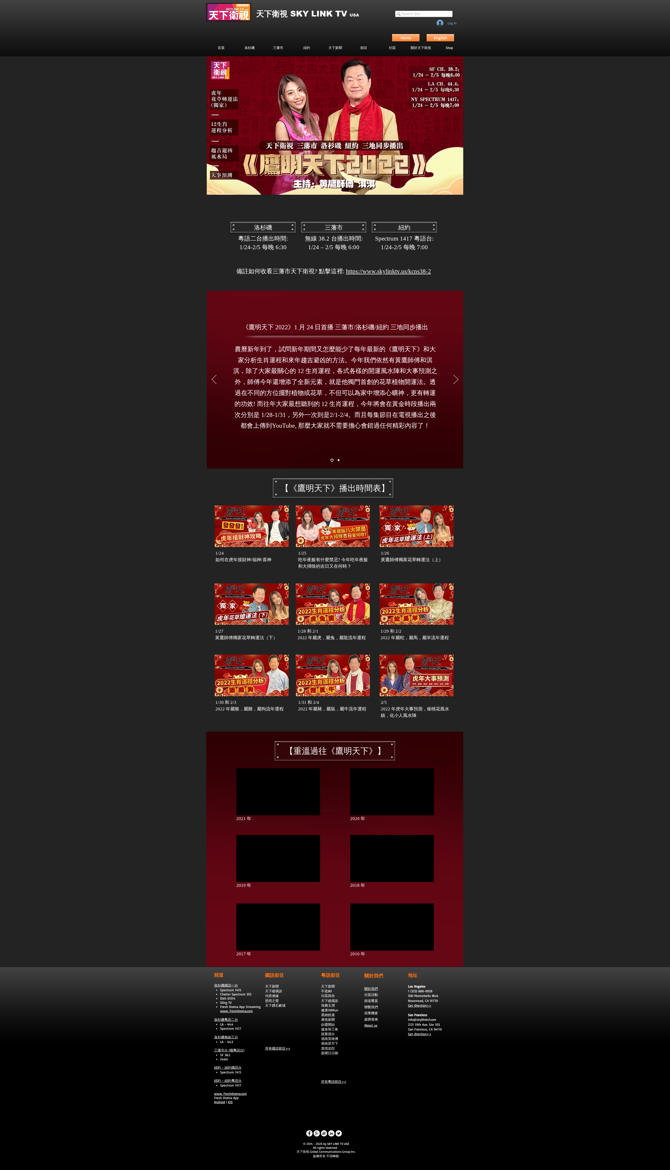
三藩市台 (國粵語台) (229, 1050)
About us (370, 1025)
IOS (230, 1102)
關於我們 (371, 989)
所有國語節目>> (277, 1048)
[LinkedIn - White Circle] (331, 1133)
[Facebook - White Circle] (309, 1133)
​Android (219, 1102)
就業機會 (371, 1013)
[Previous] (214, 380)
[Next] (456, 380)
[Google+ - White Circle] (317, 1133)
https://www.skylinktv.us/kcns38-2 (388, 271)
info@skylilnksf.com (422, 1019)
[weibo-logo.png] (324, 1133)
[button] (363, 47)
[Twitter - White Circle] (339, 1133)
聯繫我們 (371, 1007)
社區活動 (371, 995)
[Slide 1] (338, 460)
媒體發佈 (371, 1019)
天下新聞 (272, 986)
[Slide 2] (332, 460)
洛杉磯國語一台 (226, 985)
